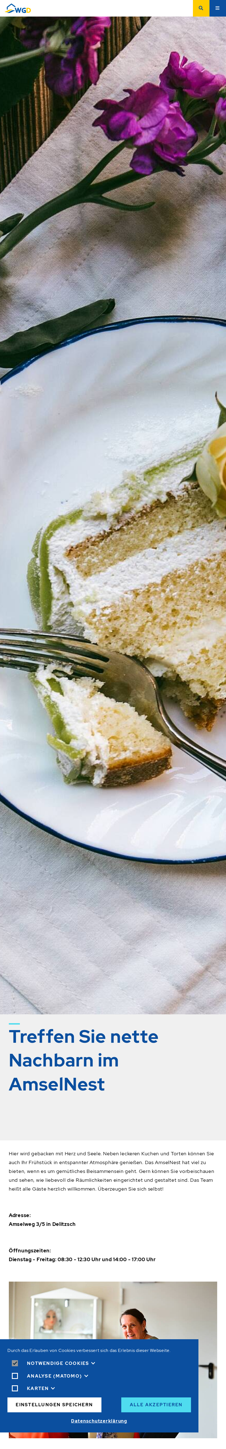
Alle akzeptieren (156, 1405)
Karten (38, 1388)
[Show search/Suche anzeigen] (201, 8)
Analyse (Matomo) (54, 1376)
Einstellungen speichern (54, 1405)
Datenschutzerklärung (99, 1421)
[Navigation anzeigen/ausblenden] (217, 8)
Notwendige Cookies (58, 1363)
